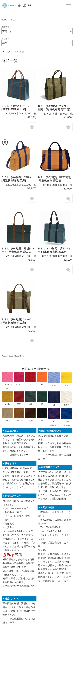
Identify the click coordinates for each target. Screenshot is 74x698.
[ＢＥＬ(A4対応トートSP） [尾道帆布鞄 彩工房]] (18, 85)
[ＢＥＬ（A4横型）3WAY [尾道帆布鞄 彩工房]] (18, 156)
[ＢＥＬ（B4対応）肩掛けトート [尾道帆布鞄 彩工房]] (18, 227)
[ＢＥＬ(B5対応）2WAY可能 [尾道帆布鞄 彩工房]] (55, 156)
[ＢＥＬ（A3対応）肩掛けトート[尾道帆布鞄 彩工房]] (55, 227)
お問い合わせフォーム (52, 535)
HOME (4, 20)
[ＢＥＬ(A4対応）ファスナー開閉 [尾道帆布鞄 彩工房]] (55, 85)
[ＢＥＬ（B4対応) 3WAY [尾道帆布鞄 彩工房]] (18, 298)
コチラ (24, 454)
